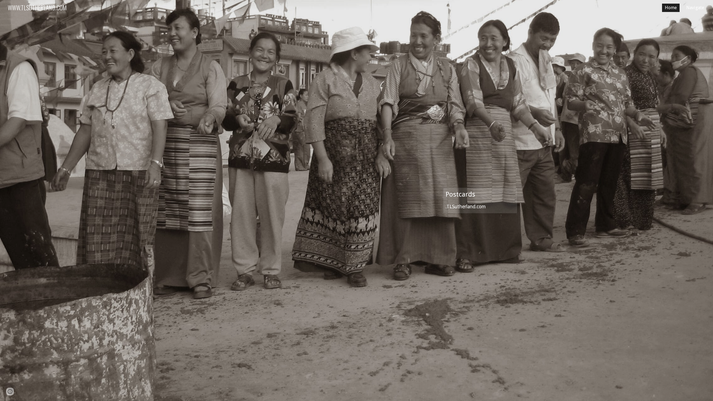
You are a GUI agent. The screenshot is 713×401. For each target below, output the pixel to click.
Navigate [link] (695, 7)
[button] (10, 391)
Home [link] (671, 7)
